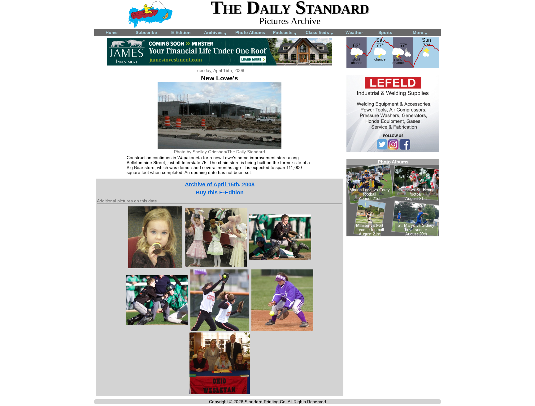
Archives (215, 33)
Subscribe (146, 32)
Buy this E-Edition (220, 192)
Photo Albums (250, 32)
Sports (385, 32)
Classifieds (319, 33)
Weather (354, 32)
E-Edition (181, 32)
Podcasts (285, 33)
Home (112, 32)
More (420, 33)
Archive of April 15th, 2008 (219, 184)
